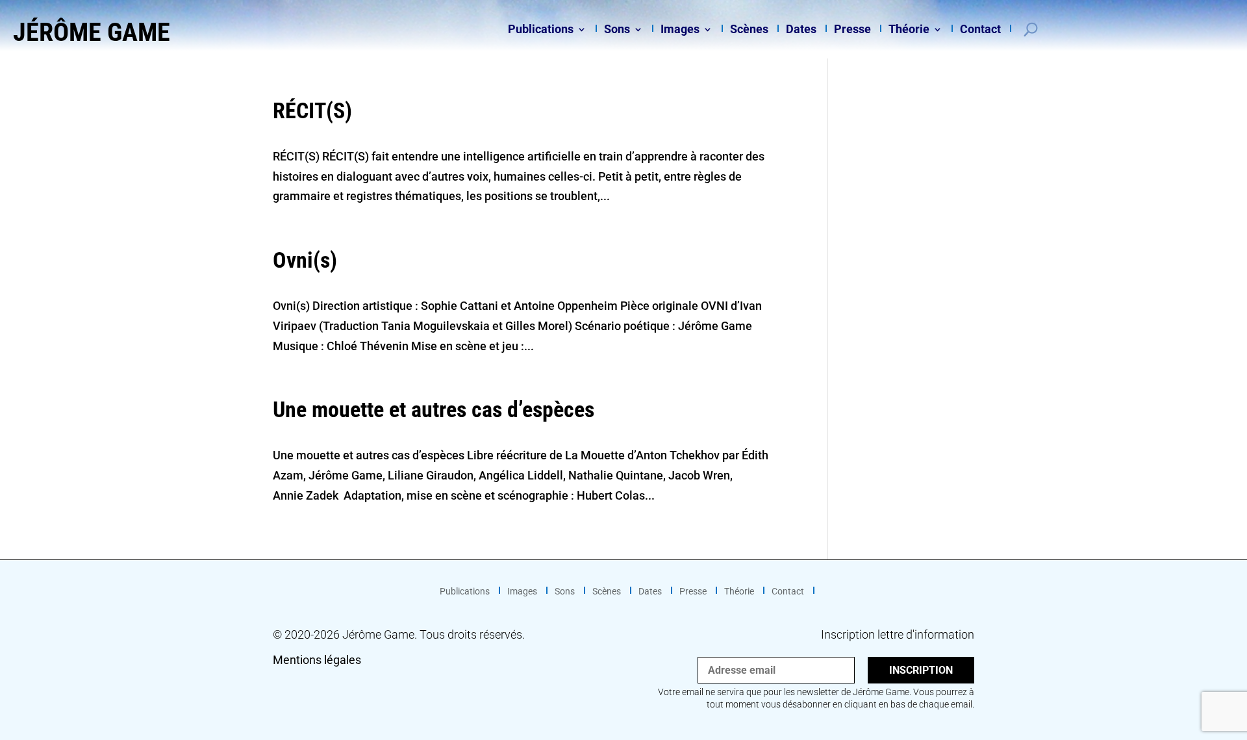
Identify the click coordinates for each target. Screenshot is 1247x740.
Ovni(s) (305, 260)
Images (680, 30)
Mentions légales (317, 660)
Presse (852, 30)
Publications (540, 30)
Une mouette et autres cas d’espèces (433, 409)
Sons (617, 30)
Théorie (908, 30)
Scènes (749, 30)
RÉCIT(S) (312, 110)
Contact (980, 30)
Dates (801, 30)
